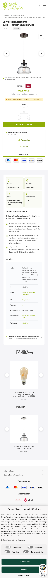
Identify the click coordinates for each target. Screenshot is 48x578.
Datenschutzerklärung (9, 540)
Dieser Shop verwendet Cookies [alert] (24, 509)
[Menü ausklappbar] (44, 6)
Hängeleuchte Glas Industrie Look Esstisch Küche (24, 447)
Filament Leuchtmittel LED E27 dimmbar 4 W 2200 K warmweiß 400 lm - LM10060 (24, 394)
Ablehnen (24, 570)
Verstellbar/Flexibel (28, 315)
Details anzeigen (24, 575)
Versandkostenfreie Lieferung (28, 94)
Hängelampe (26, 300)
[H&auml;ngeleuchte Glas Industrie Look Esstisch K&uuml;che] (24, 110)
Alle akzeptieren (24, 562)
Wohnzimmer (31, 292)
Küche (24, 292)
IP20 (27, 201)
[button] (24, 471)
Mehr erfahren (10, 80)
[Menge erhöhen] (29, 118)
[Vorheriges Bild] (6, 53)
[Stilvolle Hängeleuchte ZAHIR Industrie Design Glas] (24, 53)
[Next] (41, 375)
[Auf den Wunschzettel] (41, 36)
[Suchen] (40, 6)
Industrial (25, 323)
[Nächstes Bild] (41, 53)
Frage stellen (25, 140)
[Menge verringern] (19, 118)
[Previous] (7, 375)
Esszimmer (25, 294)
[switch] (8, 547)
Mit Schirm (25, 318)
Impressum (22, 540)
